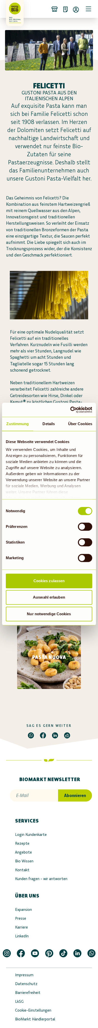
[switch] (85, 527)
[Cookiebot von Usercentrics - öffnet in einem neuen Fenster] (70, 409)
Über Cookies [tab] (80, 424)
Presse (20, 918)
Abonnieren (75, 795)
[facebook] (43, 735)
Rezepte (22, 843)
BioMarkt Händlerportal (35, 1019)
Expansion (23, 909)
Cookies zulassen (49, 581)
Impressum (24, 974)
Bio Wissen (24, 861)
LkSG (19, 1001)
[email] (67, 735)
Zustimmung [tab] (17, 424)
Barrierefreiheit (27, 992)
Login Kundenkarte (31, 834)
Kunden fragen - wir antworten (41, 878)
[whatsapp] (31, 735)
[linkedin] (55, 735)
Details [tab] (48, 424)
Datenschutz (26, 983)
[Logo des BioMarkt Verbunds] (13, 9)
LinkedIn (22, 936)
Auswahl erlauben (49, 597)
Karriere (21, 927)
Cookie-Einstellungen (33, 1010)
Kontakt (22, 869)
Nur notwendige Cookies (49, 614)
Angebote (23, 852)
